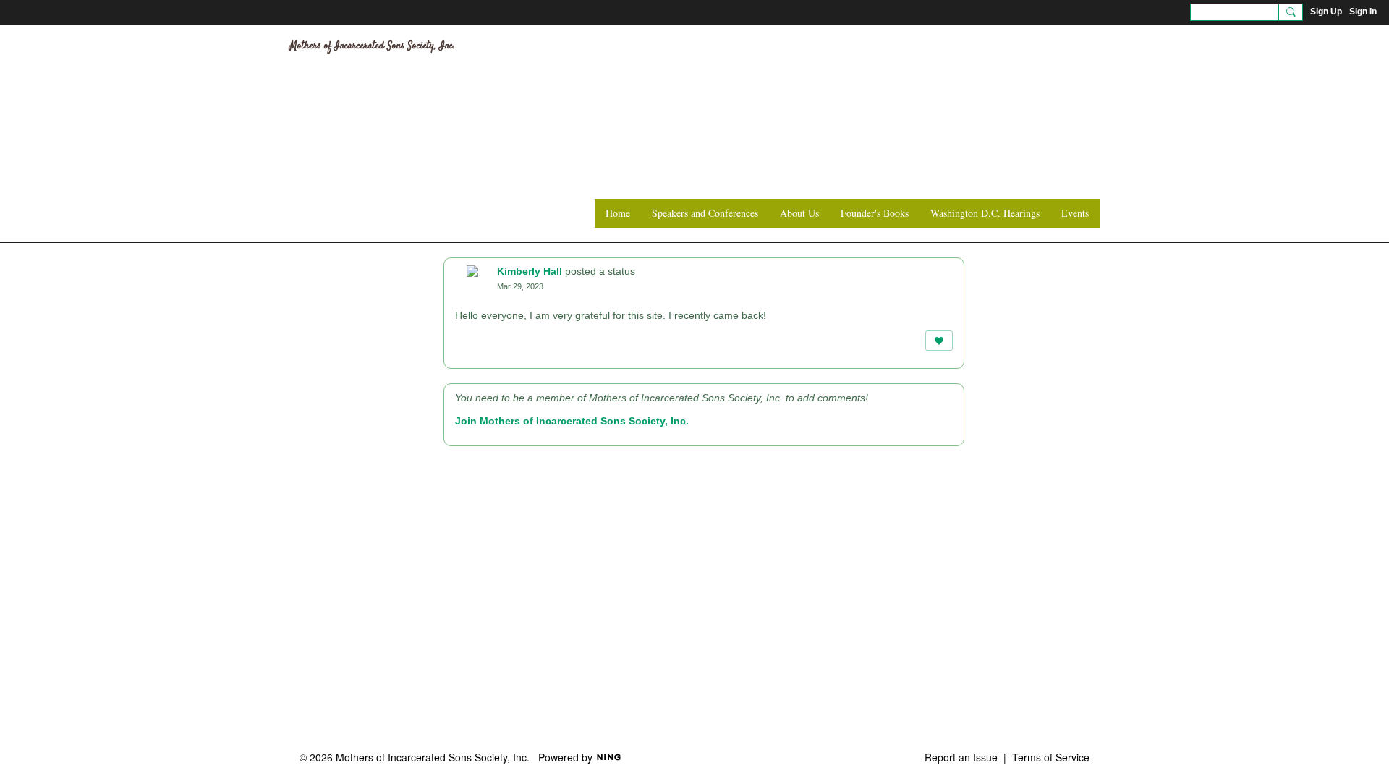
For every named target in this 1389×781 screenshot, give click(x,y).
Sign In (1363, 12)
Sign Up (1326, 12)
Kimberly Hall (529, 271)
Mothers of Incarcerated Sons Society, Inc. (372, 46)
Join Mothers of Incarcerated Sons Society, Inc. (572, 421)
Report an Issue (961, 757)
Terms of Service (1050, 757)
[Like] (939, 340)
